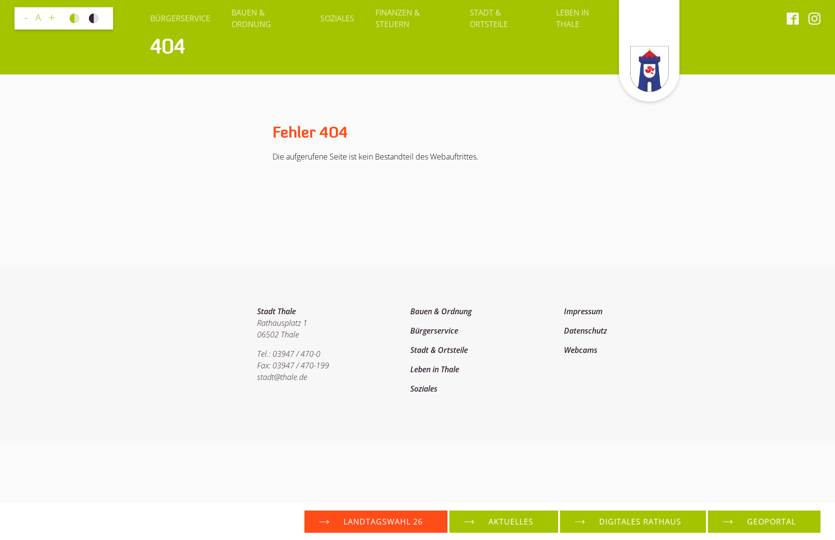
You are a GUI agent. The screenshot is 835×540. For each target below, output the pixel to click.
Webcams (580, 350)
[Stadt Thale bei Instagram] (810, 18)
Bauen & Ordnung (251, 18)
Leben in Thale (572, 18)
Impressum (583, 311)
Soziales (337, 18)
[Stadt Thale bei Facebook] (793, 18)
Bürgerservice (180, 18)
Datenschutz (585, 330)
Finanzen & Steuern (397, 18)
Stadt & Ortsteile (489, 18)
